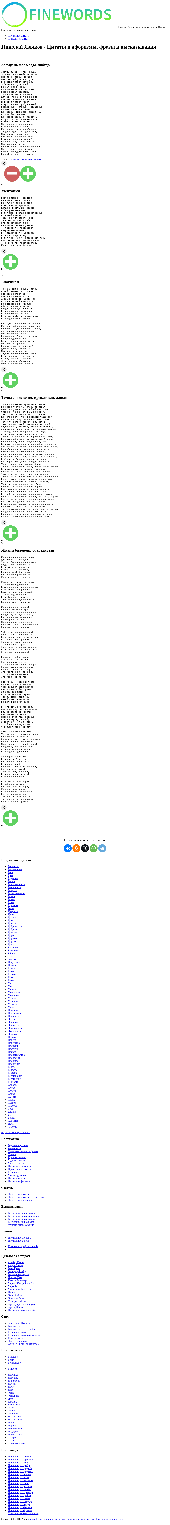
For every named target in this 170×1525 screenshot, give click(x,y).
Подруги (13, 1045)
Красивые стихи (17, 1332)
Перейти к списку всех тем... (15, 1132)
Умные (12, 1154)
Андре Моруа (15, 1265)
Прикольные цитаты (19, 1169)
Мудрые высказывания (21, 1224)
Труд (10, 1108)
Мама (11, 983)
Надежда (13, 1010)
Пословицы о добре (19, 1465)
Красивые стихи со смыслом (25, 159)
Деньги (12, 917)
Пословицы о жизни (19, 1474)
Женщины (14, 950)
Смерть (12, 1096)
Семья (11, 1087)
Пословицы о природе (20, 1492)
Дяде (10, 1389)
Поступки (13, 1048)
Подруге (13, 1431)
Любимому (14, 1404)
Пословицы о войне (19, 1456)
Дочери (12, 1383)
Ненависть (14, 1016)
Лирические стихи (18, 1338)
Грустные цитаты (18, 1145)
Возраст (12, 890)
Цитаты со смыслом (19, 1166)
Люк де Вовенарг (18, 1280)
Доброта (12, 929)
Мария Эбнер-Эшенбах (21, 1283)
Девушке (13, 1374)
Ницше (12, 1292)
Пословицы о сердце (20, 1501)
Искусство (14, 962)
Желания (13, 947)
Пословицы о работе (19, 1495)
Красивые (13, 1172)
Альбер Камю (16, 1262)
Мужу (11, 1410)
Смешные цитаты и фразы (23, 1151)
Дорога (12, 935)
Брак (10, 875)
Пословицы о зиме (18, 1477)
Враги (11, 896)
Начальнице (15, 1419)
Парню (12, 1425)
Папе (11, 1422)
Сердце (12, 1090)
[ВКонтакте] (68, 848)
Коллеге (12, 1401)
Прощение (14, 1063)
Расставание (15, 1075)
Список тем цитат (18, 38)
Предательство (16, 1054)
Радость (12, 1069)
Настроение (14, 1013)
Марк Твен (14, 1286)
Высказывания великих (21, 1213)
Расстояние (14, 1078)
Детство (12, 923)
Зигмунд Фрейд (17, 1271)
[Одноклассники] (76, 848)
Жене (11, 1392)
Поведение (14, 1042)
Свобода (13, 1084)
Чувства (12, 1126)
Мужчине (13, 1413)
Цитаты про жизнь (18, 1240)
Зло (10, 956)
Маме (11, 1407)
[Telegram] (102, 848)
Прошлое (13, 1060)
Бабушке (13, 1356)
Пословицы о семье (19, 1498)
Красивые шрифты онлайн (23, 1246)
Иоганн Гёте (15, 1277)
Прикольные (15, 1434)
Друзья (12, 941)
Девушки (13, 911)
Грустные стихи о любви (22, 1329)
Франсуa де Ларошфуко (21, 1304)
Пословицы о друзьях (20, 1471)
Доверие (13, 932)
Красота (12, 974)
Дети (11, 920)
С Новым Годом (17, 1443)
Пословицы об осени (20, 1507)
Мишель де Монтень (19, 1289)
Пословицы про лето (20, 1486)
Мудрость (13, 998)
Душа (11, 944)
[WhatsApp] (94, 848)
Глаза (11, 902)
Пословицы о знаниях (20, 1480)
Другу (11, 1386)
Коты (11, 971)
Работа (12, 1066)
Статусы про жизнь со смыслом (26, 1197)
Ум (9, 1114)
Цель (11, 1123)
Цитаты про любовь (19, 1237)
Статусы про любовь (20, 1200)
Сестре (12, 1437)
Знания (12, 959)
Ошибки (13, 1034)
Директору (14, 1380)
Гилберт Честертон (18, 1274)
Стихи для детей (17, 1341)
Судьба (12, 1102)
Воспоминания (16, 893)
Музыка (12, 1004)
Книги (11, 968)
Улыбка (12, 1111)
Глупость (13, 905)
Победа (12, 1039)
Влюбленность (16, 884)
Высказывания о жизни (21, 1219)
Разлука (12, 1072)
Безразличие (15, 869)
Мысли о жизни (17, 1163)
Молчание (14, 995)
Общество (13, 1025)
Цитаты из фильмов (19, 1181)
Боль (10, 872)
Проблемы (14, 1057)
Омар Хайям (15, 1295)
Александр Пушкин (19, 1323)
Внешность (14, 887)
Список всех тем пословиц (23, 1513)
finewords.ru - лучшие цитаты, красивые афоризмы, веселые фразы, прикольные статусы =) (78, 1519)
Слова (11, 1093)
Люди (11, 980)
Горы (11, 908)
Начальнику (15, 1416)
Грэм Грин (14, 1268)
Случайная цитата (18, 35)
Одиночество (15, 1028)
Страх (11, 1099)
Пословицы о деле (18, 1462)
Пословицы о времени (21, 1459)
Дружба (12, 938)
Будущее (13, 878)
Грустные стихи (17, 1326)
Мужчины (14, 1001)
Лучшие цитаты (17, 1157)
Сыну (11, 1440)
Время (11, 899)
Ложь (11, 977)
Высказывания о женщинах (23, 1216)
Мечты (12, 989)
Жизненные (14, 1148)
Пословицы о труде (19, 1504)
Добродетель (15, 926)
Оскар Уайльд (16, 1298)
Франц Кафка (15, 1307)
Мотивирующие (17, 1175)
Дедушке (13, 1377)
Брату (11, 1359)
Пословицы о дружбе (20, 1468)
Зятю (11, 1398)
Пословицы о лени (18, 1483)
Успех (11, 1117)
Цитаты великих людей (21, 1310)
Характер (13, 1120)
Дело (11, 914)
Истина (12, 965)
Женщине (13, 1395)
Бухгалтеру (14, 1362)
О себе (11, 1019)
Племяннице (15, 1428)
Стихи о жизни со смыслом (23, 1343)
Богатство (13, 866)
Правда (12, 1051)
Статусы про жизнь (19, 1194)
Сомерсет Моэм (17, 1301)
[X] (85, 848)
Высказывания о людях (21, 1221)
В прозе (12, 1368)
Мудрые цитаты (17, 1160)
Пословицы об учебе (20, 1510)
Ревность (13, 1081)
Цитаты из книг (17, 1178)
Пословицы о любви (19, 1489)
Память (12, 1037)
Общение (13, 1022)
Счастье (12, 1105)
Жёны (11, 953)
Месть (11, 986)
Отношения (14, 1031)
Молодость (14, 992)
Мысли (12, 1007)
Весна (11, 881)
